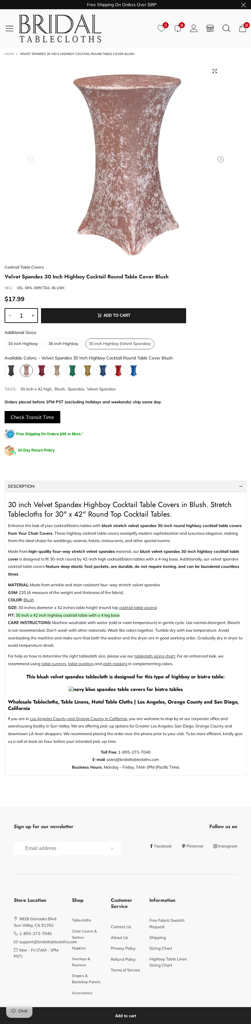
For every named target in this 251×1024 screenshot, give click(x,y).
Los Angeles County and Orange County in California (78, 718)
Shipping (157, 937)
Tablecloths (81, 920)
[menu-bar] (12, 28)
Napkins (79, 948)
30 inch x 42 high (36, 388)
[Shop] (210, 28)
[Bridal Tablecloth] (86, 28)
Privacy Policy (123, 948)
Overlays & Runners (81, 961)
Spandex (76, 388)
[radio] (23, 344)
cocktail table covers (137, 607)
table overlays (81, 663)
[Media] (215, 71)
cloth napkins (115, 663)
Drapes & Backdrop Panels (86, 978)
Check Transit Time (32, 417)
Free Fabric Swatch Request (167, 923)
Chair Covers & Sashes (84, 934)
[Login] (194, 28)
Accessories (82, 993)
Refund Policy (123, 959)
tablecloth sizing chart (154, 656)
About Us (119, 937)
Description (21, 486)
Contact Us (121, 926)
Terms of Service (125, 970)
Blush (59, 388)
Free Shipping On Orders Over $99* (122, 4)
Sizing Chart (160, 948)
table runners (53, 663)
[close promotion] (243, 4)
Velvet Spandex (101, 388)
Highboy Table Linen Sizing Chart (168, 962)
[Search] (226, 28)
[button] (30, 159)
